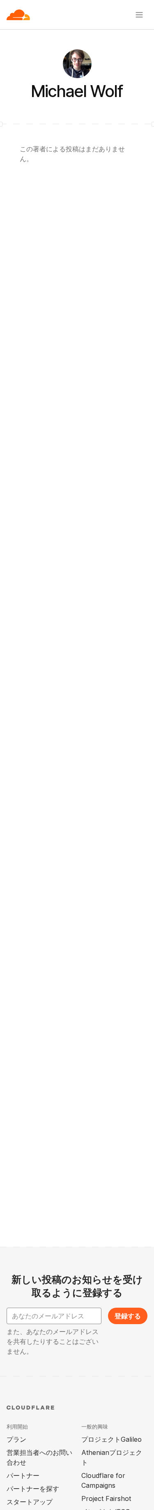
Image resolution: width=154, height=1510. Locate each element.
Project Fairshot (106, 1498)
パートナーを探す (33, 1489)
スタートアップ (30, 1502)
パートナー (23, 1475)
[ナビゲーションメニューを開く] (139, 15)
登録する (128, 1316)
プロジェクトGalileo (111, 1439)
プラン (16, 1439)
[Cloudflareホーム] (18, 14)
